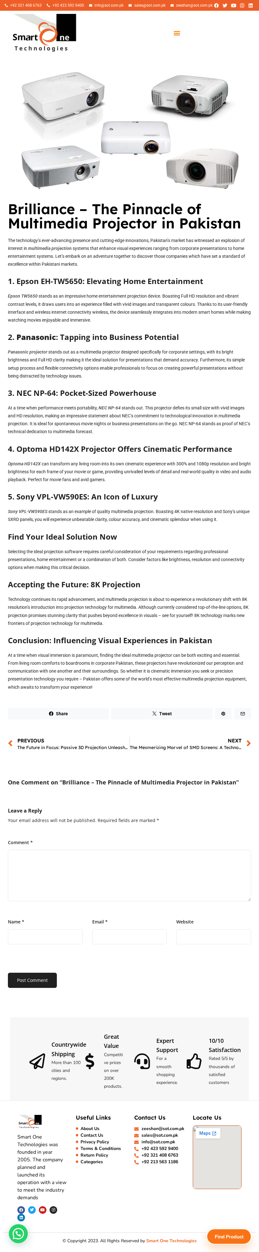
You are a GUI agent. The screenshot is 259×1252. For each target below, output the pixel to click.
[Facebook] (216, 5)
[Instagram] (242, 5)
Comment (20, 842)
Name (16, 922)
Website (185, 922)
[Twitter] (225, 5)
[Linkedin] (250, 5)
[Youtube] (233, 5)
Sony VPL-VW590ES (27, 511)
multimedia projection (50, 248)
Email (100, 922)
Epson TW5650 (23, 296)
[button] (177, 32)
